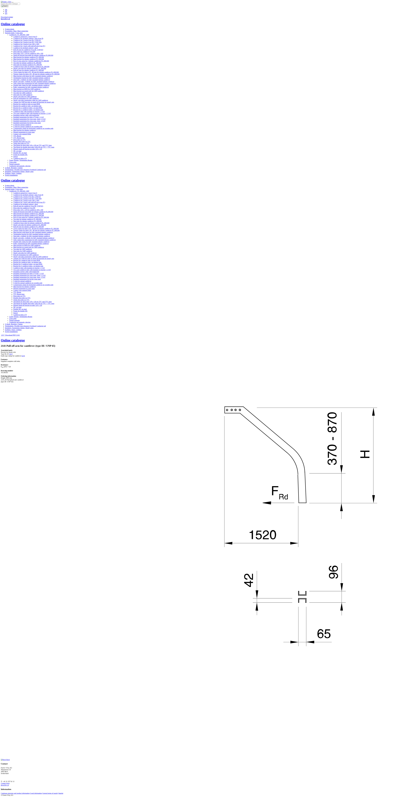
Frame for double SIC (20, 155)
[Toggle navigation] (12, 2)
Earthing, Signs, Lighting (13, 173)
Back (8, 760)
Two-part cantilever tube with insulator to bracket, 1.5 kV (32, 113)
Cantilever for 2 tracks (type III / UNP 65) (27, 40)
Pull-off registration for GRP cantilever (26, 98)
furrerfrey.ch (5, 785)
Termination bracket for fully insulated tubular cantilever (31, 78)
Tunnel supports (14, 164)
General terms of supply (50, 793)
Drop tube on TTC (19, 140)
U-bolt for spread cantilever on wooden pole (27, 126)
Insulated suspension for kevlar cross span (27, 123)
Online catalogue (13, 24)
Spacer (15, 156)
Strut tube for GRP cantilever (22, 95)
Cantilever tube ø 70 (20, 158)
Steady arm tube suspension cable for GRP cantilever (30, 100)
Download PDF (10, 335)
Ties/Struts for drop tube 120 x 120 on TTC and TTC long (32, 145)
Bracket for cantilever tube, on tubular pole (27, 106)
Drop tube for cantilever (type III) (24, 51)
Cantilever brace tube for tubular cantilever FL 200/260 (31, 66)
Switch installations (11, 175)
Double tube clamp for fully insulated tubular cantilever (31, 85)
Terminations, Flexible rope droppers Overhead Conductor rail (25, 170)
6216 (23, 356)
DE (6, 10)
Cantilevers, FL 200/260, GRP (19, 35)
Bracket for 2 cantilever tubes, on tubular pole (28, 110)
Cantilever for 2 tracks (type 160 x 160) (26, 44)
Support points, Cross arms (14, 33)
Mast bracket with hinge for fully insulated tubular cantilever (33, 76)
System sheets (9, 29)
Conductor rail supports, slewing (19, 166)
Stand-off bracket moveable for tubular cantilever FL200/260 (33, 55)
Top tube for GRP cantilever (22, 93)
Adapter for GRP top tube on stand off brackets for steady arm (33, 102)
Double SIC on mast (20, 153)
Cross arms (12, 162)
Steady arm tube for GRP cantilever (25, 96)
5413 (10, 354)
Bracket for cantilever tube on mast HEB (26, 104)
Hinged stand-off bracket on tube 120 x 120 (27, 149)
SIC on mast (17, 151)
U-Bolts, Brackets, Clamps (14, 168)
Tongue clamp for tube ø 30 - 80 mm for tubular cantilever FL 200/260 (36, 74)
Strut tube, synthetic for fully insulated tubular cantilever (31, 80)
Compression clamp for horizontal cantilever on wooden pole (33, 128)
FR (6, 11)
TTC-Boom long (18, 138)
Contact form (5, 783)
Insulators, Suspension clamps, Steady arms (19, 171)
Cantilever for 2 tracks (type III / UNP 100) (27, 42)
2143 (18, 335)
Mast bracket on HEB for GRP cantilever (26, 89)
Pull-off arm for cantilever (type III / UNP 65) (28, 50)
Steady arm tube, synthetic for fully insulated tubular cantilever (33, 81)
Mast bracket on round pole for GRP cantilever (28, 91)
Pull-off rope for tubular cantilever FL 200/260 (28, 70)
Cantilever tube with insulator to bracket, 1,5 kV (29, 111)
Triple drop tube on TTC (21, 143)
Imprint (60, 793)
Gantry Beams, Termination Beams (20, 160)
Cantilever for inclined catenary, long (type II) (28, 38)
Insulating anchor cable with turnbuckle (26, 115)
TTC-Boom (17, 136)
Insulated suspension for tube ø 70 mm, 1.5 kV (28, 117)
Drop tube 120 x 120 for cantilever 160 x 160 (28, 53)
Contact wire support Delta (22, 134)
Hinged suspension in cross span (24, 132)
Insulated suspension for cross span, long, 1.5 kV (29, 121)
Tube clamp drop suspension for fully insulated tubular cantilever (34, 83)
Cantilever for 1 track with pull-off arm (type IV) (29, 46)
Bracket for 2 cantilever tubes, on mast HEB (27, 108)
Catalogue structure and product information (15, 793)
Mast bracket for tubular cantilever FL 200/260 (28, 57)
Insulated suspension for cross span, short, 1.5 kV (29, 119)
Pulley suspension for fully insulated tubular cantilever (31, 87)
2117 (3, 335)
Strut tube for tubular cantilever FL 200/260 (27, 65)
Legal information (36, 793)
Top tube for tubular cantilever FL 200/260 (27, 63)
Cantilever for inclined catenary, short (25, 48)
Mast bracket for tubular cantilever (24, 130)
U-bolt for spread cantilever (22, 125)
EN (6, 13)
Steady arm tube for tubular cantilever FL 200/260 (29, 68)
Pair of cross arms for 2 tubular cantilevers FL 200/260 (31, 61)
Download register (7, 17)
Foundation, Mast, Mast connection (16, 31)
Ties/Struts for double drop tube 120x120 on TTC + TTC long (33, 147)
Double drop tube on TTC (22, 141)
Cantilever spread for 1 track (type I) (25, 36)
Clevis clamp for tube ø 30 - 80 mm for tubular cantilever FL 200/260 (36, 72)
